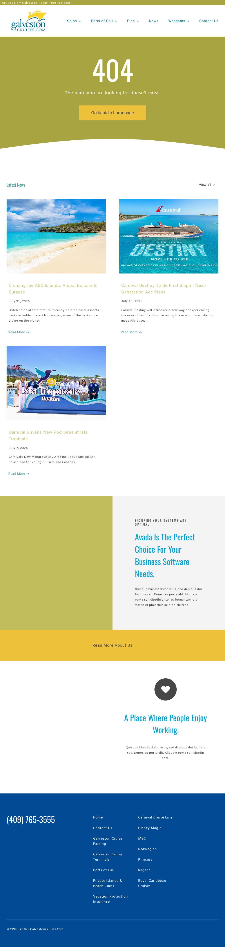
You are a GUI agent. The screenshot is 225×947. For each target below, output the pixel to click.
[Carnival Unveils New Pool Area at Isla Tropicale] (56, 383)
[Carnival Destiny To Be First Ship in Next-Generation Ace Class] (168, 236)
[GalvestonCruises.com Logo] (30, 9)
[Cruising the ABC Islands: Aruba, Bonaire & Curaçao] (56, 236)
